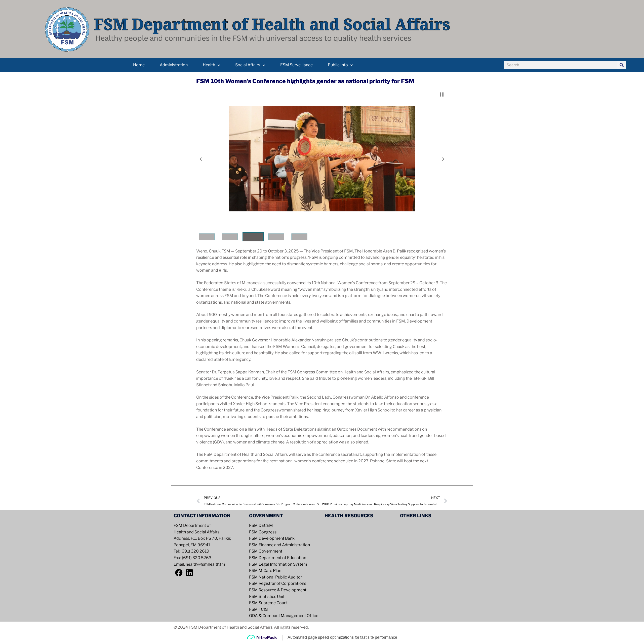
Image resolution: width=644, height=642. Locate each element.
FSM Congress (262, 532)
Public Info (338, 64)
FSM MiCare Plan (265, 570)
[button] (200, 159)
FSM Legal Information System (278, 564)
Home (139, 64)
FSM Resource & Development (277, 590)
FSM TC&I (258, 609)
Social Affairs (247, 64)
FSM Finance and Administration (279, 544)
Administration (174, 64)
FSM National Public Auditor (275, 577)
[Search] (621, 65)
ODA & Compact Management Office (283, 615)
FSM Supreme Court (268, 602)
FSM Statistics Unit (267, 596)
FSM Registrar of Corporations (277, 583)
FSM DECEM (261, 525)
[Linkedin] (189, 572)
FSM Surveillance (296, 64)
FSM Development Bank (272, 538)
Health (209, 64)
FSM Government (265, 551)
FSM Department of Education (277, 557)
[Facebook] (179, 572)
